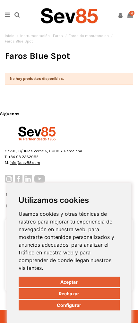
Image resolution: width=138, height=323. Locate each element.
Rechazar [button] (69, 293)
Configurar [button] (69, 305)
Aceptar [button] (69, 282)
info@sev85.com (25, 162)
